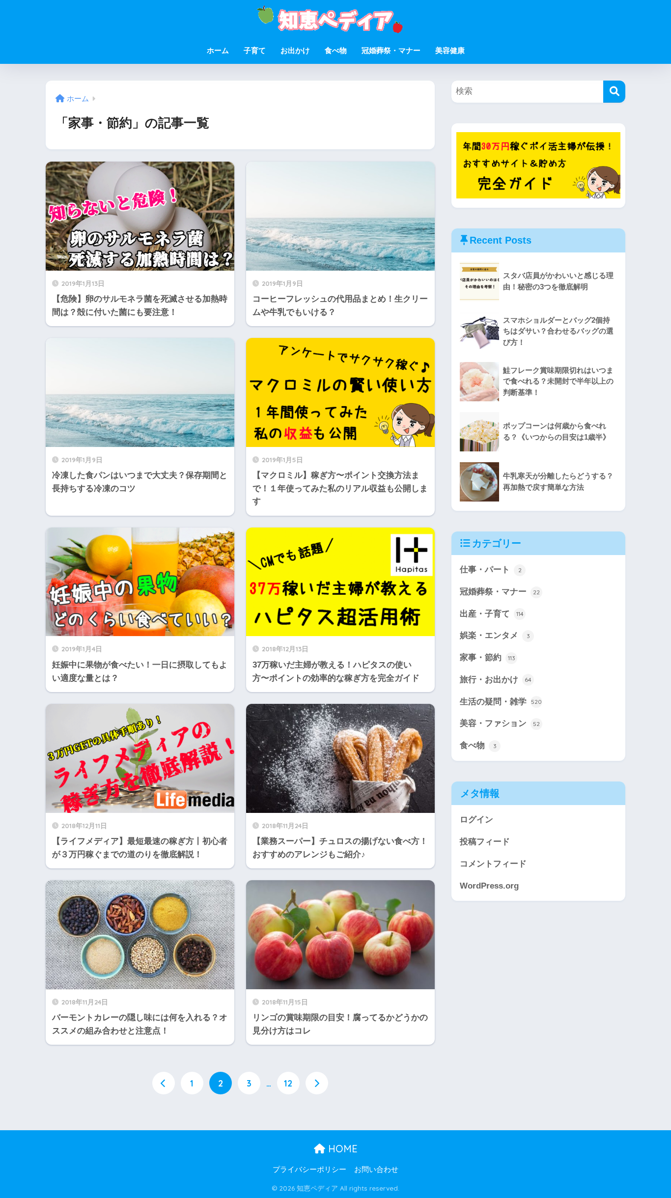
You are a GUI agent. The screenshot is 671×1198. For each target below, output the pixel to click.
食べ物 (336, 50)
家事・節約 (487, 657)
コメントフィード (493, 863)
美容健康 (450, 50)
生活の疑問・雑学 (501, 701)
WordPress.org (489, 886)
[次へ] (317, 1083)
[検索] (614, 92)
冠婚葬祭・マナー (391, 50)
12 (288, 1083)
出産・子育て (492, 613)
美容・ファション (500, 723)
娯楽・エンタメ (495, 635)
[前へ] (163, 1083)
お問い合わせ (376, 1169)
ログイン (476, 819)
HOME (341, 1148)
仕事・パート (491, 569)
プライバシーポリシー (309, 1169)
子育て (255, 50)
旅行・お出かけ (495, 679)
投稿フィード (485, 841)
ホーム (218, 50)
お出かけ (295, 50)
